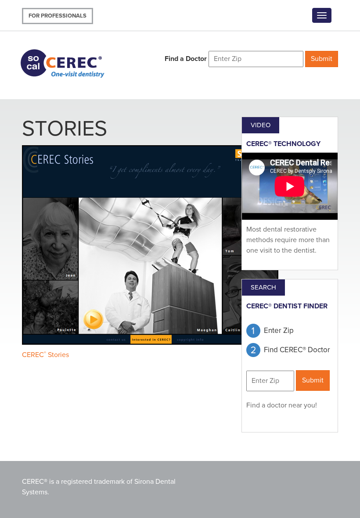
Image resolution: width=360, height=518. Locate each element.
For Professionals (57, 15)
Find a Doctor (186, 58)
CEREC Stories (45, 354)
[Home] (73, 62)
